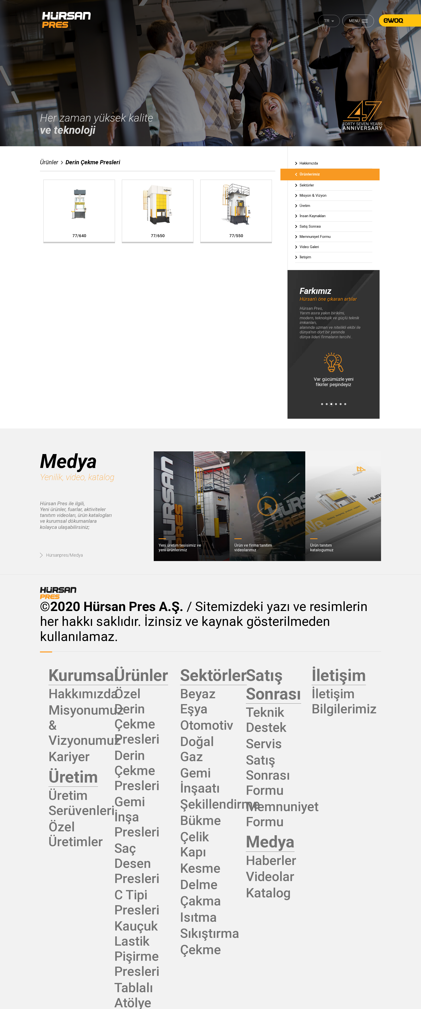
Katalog (268, 893)
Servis (264, 743)
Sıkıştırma (209, 933)
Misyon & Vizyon (313, 195)
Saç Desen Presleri (136, 863)
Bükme (200, 820)
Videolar (270, 876)
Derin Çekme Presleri (93, 162)
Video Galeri (309, 247)
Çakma (200, 901)
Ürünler (49, 162)
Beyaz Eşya (198, 701)
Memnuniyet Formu (315, 236)
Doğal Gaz (197, 749)
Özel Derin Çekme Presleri (136, 716)
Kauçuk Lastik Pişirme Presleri (136, 948)
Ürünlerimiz (310, 174)
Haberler (271, 860)
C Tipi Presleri (136, 902)
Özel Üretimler (75, 834)
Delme (199, 884)
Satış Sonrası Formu (268, 775)
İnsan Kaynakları (312, 216)
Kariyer (69, 756)
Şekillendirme (220, 804)
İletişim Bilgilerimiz (344, 701)
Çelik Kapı (194, 844)
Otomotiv (206, 725)
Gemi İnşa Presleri (136, 817)
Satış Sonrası (310, 226)
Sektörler (307, 185)
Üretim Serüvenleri (81, 803)
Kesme (200, 868)
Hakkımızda (309, 163)
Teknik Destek (266, 720)
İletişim (305, 257)
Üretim (305, 206)
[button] (322, 404)
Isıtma (198, 917)
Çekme (200, 949)
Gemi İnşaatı (200, 780)
